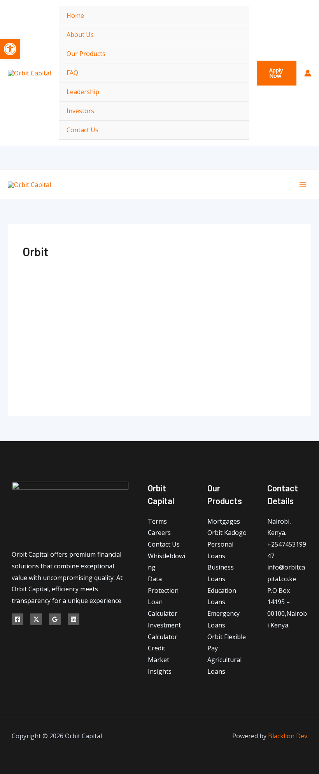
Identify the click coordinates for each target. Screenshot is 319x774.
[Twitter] (36, 619)
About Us (80, 34)
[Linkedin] (73, 619)
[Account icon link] (307, 73)
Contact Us (82, 130)
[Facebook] (17, 619)
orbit (159, 352)
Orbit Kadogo (227, 532)
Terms (157, 521)
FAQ (72, 72)
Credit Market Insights (160, 659)
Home (75, 15)
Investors (80, 111)
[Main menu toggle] (302, 184)
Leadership (83, 91)
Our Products (86, 53)
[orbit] (159, 305)
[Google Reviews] (55, 619)
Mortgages (223, 521)
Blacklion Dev (287, 736)
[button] (276, 73)
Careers (159, 532)
